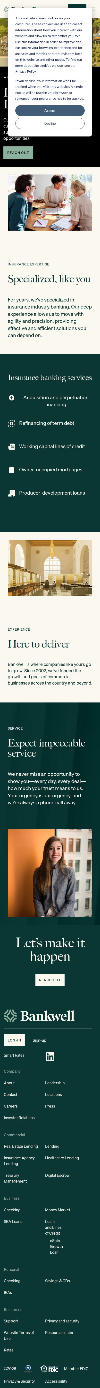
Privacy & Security (19, 1381)
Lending (52, 1146)
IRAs (8, 1292)
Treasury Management (15, 1178)
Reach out (18, 152)
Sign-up (39, 1040)
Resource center (59, 1332)
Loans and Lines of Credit (53, 1227)
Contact (10, 1094)
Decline (50, 123)
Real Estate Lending (21, 1146)
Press (50, 1106)
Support (11, 1321)
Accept (50, 110)
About (9, 1083)
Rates (9, 1350)
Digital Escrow (57, 1175)
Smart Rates (14, 1055)
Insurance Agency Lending (19, 1160)
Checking (12, 1210)
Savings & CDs (57, 1280)
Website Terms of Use (19, 1335)
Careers (11, 1106)
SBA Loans (13, 1221)
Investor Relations (19, 1117)
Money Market (57, 1210)
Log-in (14, 1040)
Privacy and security (62, 1321)
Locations (53, 1094)
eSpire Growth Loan (56, 1246)
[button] (93, 9)
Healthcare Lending (62, 1158)
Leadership (55, 1083)
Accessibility (56, 1381)
